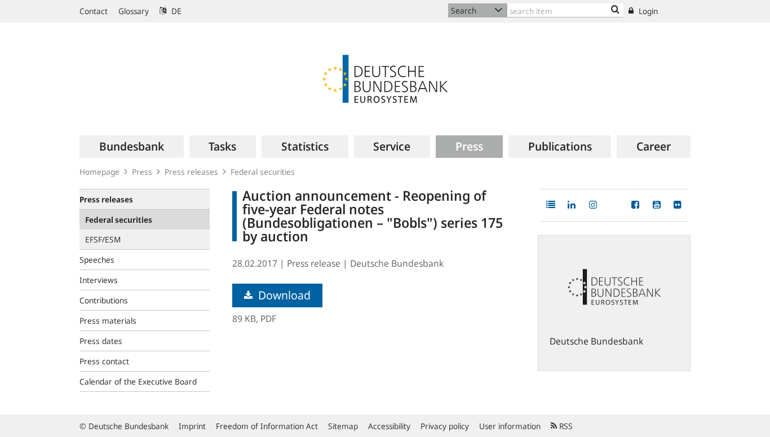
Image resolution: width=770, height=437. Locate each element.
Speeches (96, 259)
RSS (565, 426)
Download (283, 295)
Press (142, 171)
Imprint (192, 426)
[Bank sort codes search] (615, 10)
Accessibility (389, 426)
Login (647, 11)
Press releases (191, 171)
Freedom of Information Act (267, 426)
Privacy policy (445, 426)
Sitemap (343, 426)
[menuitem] (131, 146)
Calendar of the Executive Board (138, 381)
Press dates (100, 341)
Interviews (98, 280)
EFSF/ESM (103, 239)
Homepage (99, 171)
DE (175, 11)
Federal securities (263, 171)
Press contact (104, 361)
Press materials (107, 320)
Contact (93, 11)
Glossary (133, 11)
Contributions (103, 300)
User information (510, 426)
